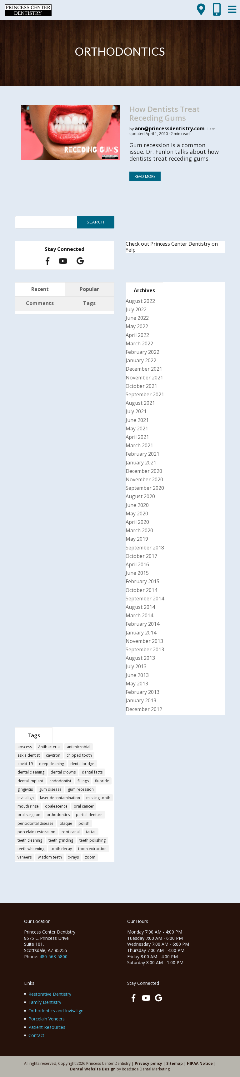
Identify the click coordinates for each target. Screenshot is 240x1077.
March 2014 (139, 615)
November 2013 (144, 641)
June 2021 (137, 420)
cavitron (53, 755)
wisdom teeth (50, 857)
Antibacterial (49, 746)
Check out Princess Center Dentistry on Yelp (172, 246)
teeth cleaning (30, 840)
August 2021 (140, 402)
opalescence (56, 806)
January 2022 (141, 360)
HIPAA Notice (200, 1063)
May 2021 (137, 428)
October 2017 (141, 556)
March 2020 (139, 530)
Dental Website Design (93, 1069)
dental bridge (82, 763)
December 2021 (144, 368)
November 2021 (144, 377)
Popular (89, 289)
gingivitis (25, 789)
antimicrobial (78, 746)
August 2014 (140, 607)
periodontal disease (35, 823)
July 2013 (136, 666)
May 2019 (137, 538)
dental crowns (63, 772)
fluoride (102, 781)
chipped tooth (79, 755)
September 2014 (145, 598)
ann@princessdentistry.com (170, 129)
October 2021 (141, 386)
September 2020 (145, 487)
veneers (25, 857)
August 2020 (140, 496)
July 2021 (136, 411)
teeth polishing (92, 840)
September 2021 (145, 394)
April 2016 (137, 564)
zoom (90, 857)
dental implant (30, 781)
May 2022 (137, 326)
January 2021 (141, 462)
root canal (71, 831)
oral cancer (84, 806)
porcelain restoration (36, 831)
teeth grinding (60, 840)
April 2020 (137, 521)
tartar (91, 831)
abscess (25, 746)
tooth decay (61, 848)
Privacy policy (148, 1063)
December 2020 (144, 471)
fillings (83, 781)
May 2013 (137, 683)
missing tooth (98, 797)
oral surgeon (29, 814)
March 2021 (139, 445)
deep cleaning (51, 763)
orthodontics (58, 814)
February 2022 (142, 351)
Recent (40, 289)
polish (83, 823)
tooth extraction (92, 848)
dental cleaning (31, 772)
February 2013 (142, 692)
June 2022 (137, 317)
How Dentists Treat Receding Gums (164, 113)
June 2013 (137, 675)
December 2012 (144, 709)
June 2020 (137, 505)
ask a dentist (29, 755)
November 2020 (144, 479)
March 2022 (139, 343)
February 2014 (142, 623)
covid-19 (25, 763)
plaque (66, 823)
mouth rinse (28, 806)
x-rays (73, 857)
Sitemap (174, 1063)
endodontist (60, 781)
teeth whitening (31, 848)
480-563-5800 (53, 956)
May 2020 (137, 513)
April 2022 (137, 335)
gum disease (50, 789)
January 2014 (141, 632)
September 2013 (145, 649)
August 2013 (140, 657)
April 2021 (137, 436)
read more (145, 176)
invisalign (26, 797)
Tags (89, 303)
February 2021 (142, 453)
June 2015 (137, 572)
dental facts (92, 772)
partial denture (89, 814)
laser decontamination (60, 797)
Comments (40, 303)
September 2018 (145, 547)
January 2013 (141, 700)
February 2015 (142, 581)
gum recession (81, 789)
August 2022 (140, 301)
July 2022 (136, 309)
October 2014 (141, 590)
